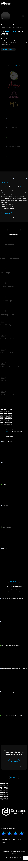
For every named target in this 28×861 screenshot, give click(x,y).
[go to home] (6, 3)
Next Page (13, 777)
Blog (18, 857)
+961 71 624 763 (17, 839)
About (9, 857)
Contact (22, 857)
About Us (4, 784)
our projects (6, 410)
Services (14, 857)
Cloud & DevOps (6, 301)
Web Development (7, 245)
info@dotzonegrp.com (8, 828)
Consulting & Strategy (8, 315)
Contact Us (14, 761)
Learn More (6, 213)
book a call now (7, 49)
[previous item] (10, 591)
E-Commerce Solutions (8, 287)
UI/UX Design (5, 273)
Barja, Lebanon (6, 839)
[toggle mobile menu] (26, 4)
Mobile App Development (9, 259)
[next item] (17, 591)
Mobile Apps (9, 435)
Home (5, 857)
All (7, 430)
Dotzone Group (16, 851)
